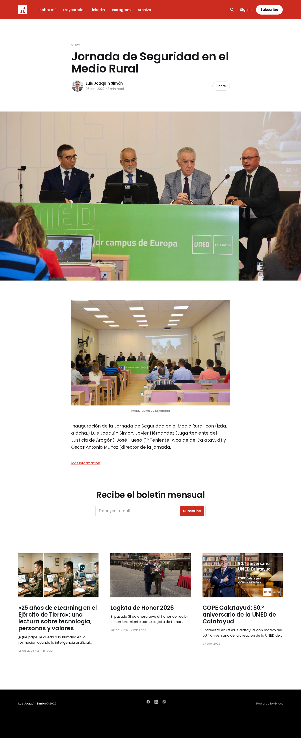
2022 (75, 45)
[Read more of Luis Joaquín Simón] (77, 86)
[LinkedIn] (156, 702)
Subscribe (269, 9)
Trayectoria (73, 9)
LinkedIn (98, 9)
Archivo (144, 9)
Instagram (121, 9)
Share (221, 86)
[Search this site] (232, 9)
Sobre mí (47, 9)
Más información (85, 463)
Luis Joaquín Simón (104, 83)
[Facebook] (148, 702)
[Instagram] (164, 702)
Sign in (246, 9)
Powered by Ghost (269, 703)
